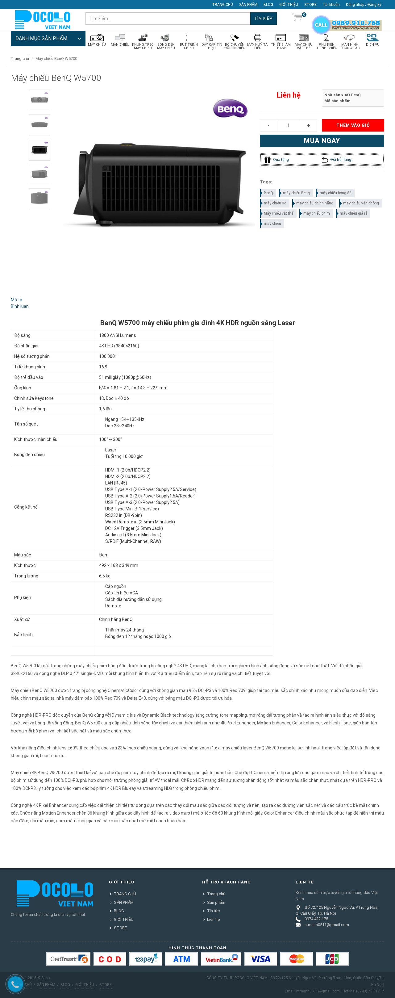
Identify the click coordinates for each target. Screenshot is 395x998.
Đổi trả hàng (340, 159)
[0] (297, 18)
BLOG (268, 4)
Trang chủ (20, 58)
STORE (310, 4)
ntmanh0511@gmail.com (327, 924)
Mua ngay (322, 141)
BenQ (268, 193)
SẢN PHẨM (248, 4)
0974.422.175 (316, 918)
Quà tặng (280, 159)
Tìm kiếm (263, 18)
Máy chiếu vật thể (278, 213)
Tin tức (213, 910)
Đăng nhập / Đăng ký (363, 4)
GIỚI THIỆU (288, 4)
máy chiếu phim (316, 213)
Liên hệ (213, 919)
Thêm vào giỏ (353, 125)
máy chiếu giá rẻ (353, 213)
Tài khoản (331, 4)
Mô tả (16, 299)
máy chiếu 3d (275, 203)
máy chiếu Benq (296, 193)
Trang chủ (216, 893)
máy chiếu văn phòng (361, 203)
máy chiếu (272, 223)
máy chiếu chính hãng (314, 203)
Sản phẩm (216, 902)
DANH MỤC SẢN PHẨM (41, 38)
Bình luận (20, 306)
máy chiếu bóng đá (335, 193)
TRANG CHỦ (222, 4)
